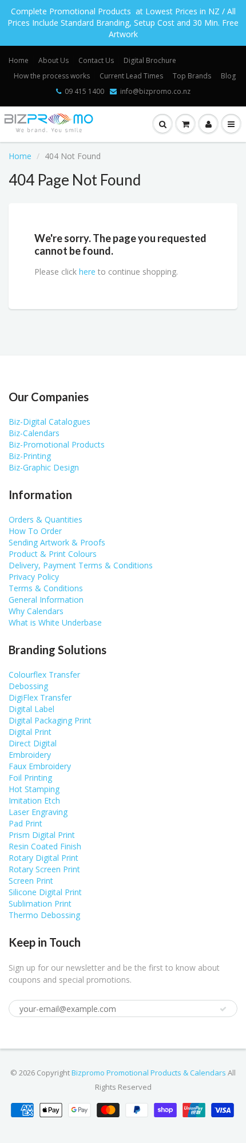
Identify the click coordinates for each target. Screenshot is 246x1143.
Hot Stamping (34, 789)
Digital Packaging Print (50, 720)
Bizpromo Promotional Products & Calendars (149, 1072)
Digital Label (31, 708)
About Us (53, 60)
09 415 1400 (84, 91)
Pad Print (25, 823)
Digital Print (30, 731)
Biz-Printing (30, 455)
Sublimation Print (40, 903)
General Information (46, 599)
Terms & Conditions (46, 588)
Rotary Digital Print (43, 857)
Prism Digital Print (42, 834)
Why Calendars (36, 611)
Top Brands (192, 76)
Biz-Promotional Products (57, 444)
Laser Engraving (38, 811)
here (87, 271)
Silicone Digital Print (45, 892)
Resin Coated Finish (45, 846)
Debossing (28, 686)
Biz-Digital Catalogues (49, 421)
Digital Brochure (150, 60)
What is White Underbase (55, 622)
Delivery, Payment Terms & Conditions (81, 565)
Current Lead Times (131, 76)
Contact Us (96, 60)
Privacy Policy (34, 576)
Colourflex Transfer (44, 674)
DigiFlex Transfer (40, 697)
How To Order (35, 530)
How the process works (52, 76)
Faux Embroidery (40, 766)
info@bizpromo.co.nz (155, 91)
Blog (228, 76)
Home (19, 60)
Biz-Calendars (34, 433)
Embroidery (30, 754)
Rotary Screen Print (44, 869)
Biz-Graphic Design (44, 467)
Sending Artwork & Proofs (57, 542)
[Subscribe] (223, 1009)
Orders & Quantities (45, 519)
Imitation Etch (34, 800)
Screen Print (31, 880)
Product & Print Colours (53, 553)
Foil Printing (30, 777)
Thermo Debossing (44, 914)
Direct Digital (33, 743)
